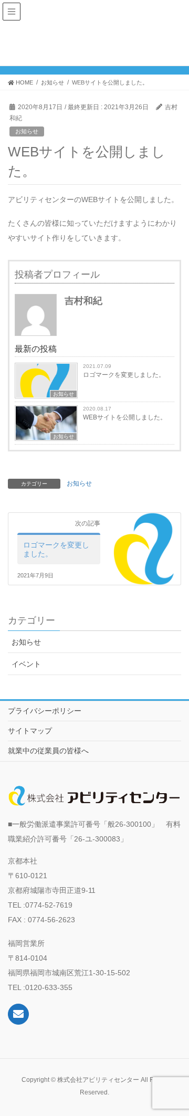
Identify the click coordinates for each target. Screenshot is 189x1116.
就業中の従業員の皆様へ (48, 750)
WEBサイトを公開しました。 (124, 417)
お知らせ (26, 131)
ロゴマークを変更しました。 (124, 374)
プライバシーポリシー (44, 711)
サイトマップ (30, 731)
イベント (26, 664)
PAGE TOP (174, 1073)
